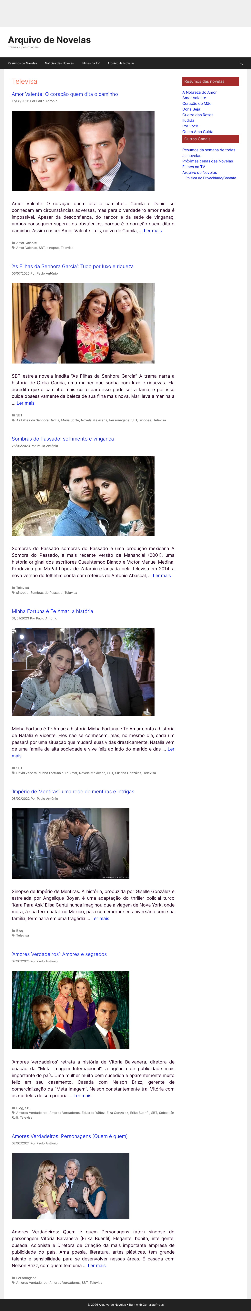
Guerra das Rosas (197, 114)
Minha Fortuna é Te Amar (58, 773)
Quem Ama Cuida (197, 131)
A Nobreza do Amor (199, 92)
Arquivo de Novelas (49, 39)
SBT (42, 248)
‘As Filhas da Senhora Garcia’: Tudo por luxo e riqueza (73, 266)
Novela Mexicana (94, 420)
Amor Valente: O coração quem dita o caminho (65, 94)
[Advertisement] (117, 13)
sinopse (53, 248)
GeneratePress (153, 1304)
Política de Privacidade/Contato (211, 178)
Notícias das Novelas (59, 63)
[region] (51, 1280)
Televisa (67, 248)
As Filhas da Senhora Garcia (37, 420)
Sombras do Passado (46, 593)
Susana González (128, 773)
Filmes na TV (91, 63)
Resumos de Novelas (22, 63)
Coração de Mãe (196, 103)
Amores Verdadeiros (31, 1113)
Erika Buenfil (139, 1113)
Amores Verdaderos (64, 1113)
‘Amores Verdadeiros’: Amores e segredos (59, 954)
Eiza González (117, 1113)
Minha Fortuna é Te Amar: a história (52, 611)
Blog (19, 931)
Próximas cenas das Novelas (207, 161)
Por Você (190, 126)
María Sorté (70, 420)
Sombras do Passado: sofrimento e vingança (63, 439)
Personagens (119, 420)
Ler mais (153, 230)
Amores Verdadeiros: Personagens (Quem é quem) (70, 1136)
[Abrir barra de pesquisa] (241, 63)
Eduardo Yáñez (93, 1113)
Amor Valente (26, 243)
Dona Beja (191, 109)
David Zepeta (26, 773)
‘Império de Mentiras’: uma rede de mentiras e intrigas (73, 791)
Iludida (188, 120)
